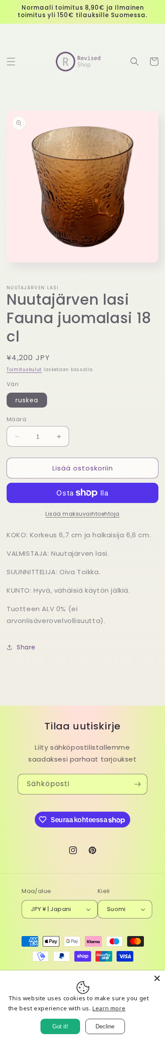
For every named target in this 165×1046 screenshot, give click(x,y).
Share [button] (26, 647)
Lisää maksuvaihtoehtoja (82, 514)
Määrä (16, 419)
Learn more (108, 1008)
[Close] (157, 978)
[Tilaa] (137, 784)
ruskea (26, 400)
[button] (11, 61)
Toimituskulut (24, 369)
